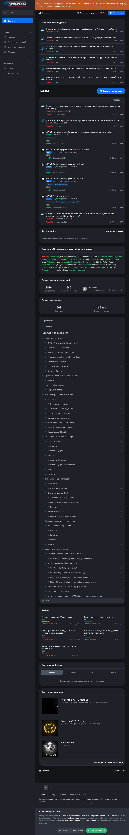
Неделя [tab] (52, 672)
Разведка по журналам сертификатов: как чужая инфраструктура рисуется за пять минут (82, 58)
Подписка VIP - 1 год (72, 721)
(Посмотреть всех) (114, 231)
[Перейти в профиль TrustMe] (43, 30)
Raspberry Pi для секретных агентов (100, 617)
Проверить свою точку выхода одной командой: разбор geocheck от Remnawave (81, 68)
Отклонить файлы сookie (71, 830)
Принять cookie (98, 830)
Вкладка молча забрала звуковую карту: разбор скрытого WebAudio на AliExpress (81, 29)
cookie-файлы (73, 818)
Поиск (10, 12)
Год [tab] (93, 672)
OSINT (68, 111)
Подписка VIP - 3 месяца (74, 699)
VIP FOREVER (67, 742)
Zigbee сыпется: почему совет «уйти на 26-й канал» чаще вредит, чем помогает (81, 37)
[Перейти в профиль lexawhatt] (85, 289)
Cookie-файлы (74, 795)
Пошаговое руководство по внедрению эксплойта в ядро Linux (101, 631)
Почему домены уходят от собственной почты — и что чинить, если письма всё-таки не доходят (83, 78)
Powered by (80, 804)
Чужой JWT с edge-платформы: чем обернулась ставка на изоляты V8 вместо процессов (79, 47)
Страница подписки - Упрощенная (56, 617)
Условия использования (69, 815)
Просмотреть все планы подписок (108, 762)
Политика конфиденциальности (53, 795)
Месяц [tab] (73, 672)
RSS (86, 795)
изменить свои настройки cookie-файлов (78, 821)
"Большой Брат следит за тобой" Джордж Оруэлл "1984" (59, 647)
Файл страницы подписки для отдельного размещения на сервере (59, 631)
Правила (113, 815)
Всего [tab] (113, 672)
